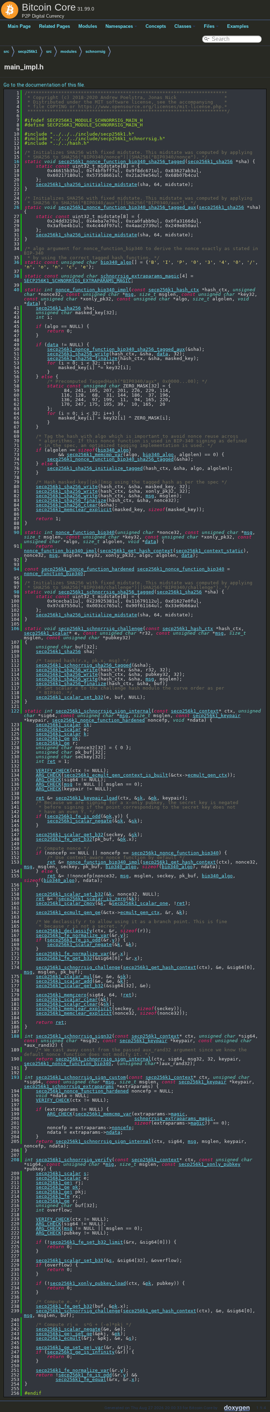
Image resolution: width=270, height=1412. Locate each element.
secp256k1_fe (53, 1196)
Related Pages (54, 26)
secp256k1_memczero (61, 994)
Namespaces (119, 26)
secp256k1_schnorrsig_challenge (100, 628)
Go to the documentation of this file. (44, 85)
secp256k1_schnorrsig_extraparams (69, 1086)
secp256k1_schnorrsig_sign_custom (81, 1077)
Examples (238, 26)
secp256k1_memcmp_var (95, 454)
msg (129, 294)
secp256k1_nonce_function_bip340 (180, 569)
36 (12, 262)
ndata (113, 1132)
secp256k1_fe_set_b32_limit (86, 1242)
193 (12, 1077)
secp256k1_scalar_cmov (65, 903)
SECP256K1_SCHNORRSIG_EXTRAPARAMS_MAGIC (77, 280)
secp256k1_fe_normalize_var (72, 935)
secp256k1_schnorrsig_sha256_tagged (106, 592)
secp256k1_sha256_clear (67, 505)
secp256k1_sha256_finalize (82, 358)
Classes (182, 26)
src (6, 51)
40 (12, 289)
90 (12, 532)
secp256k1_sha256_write (78, 353)
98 (12, 592)
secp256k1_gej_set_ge (64, 1333)
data (32, 303)
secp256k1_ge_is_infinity (81, 1352)
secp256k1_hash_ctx (173, 289)
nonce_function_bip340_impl (92, 289)
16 (12, 161)
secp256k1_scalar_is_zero (92, 898)
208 (12, 1159)
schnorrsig (95, 51)
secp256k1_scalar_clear (67, 999)
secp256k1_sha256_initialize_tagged (95, 468)
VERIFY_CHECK (53, 770)
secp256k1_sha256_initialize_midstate (86, 184)
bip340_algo (116, 262)
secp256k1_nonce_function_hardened (87, 569)
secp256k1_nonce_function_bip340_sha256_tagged (121, 161)
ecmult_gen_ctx (207, 775)
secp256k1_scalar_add (64, 981)
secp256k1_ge (53, 738)
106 (12, 628)
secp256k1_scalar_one (140, 903)
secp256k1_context (195, 711)
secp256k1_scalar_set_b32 (69, 697)
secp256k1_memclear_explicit (74, 509)
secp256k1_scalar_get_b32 (69, 834)
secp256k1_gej (54, 1182)
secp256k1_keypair (216, 715)
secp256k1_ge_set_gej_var (69, 1347)
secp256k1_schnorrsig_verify (74, 1159)
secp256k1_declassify (64, 930)
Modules (87, 26)
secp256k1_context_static (209, 550)
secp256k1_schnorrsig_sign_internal (103, 711)
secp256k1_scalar (46, 633)
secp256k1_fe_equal (81, 1379)
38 (12, 276)
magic (178, 1113)
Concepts (156, 26)
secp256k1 (27, 51)
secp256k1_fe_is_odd (74, 816)
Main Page (19, 26)
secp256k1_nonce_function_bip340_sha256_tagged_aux (127, 207)
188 (12, 1036)
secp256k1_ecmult (58, 1338)
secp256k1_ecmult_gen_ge (68, 912)
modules (68, 51)
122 (12, 711)
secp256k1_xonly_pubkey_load (88, 1283)
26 (12, 207)
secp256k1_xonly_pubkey (209, 1164)
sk (86, 724)
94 (12, 569)
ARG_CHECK (48, 775)
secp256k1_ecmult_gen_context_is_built (116, 775)
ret (51, 761)
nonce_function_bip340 (85, 532)
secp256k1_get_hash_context (136, 550)
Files (209, 26)
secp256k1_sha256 (210, 161)
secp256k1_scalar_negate (79, 820)
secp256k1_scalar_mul (64, 976)
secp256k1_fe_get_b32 (64, 839)
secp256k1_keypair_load (86, 798)
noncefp (121, 1127)
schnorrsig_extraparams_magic (140, 276)
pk (75, 738)
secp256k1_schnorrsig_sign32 (74, 1036)
